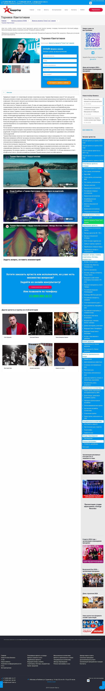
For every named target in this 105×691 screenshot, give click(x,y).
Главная (3, 20)
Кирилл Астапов (60, 368)
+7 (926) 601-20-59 (24, 2)
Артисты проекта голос (34, 657)
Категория (85, 447)
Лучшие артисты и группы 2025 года (92, 147)
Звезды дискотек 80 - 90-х (92, 233)
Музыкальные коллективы (92, 388)
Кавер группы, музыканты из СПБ (93, 417)
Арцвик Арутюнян (35, 368)
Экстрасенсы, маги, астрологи (90, 384)
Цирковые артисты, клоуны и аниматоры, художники (93, 379)
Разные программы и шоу (62, 664)
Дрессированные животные (93, 362)
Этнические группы (90, 413)
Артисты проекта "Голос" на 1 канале (44, 20)
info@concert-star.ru (40, 2)
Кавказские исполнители (92, 196)
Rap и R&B (87, 174)
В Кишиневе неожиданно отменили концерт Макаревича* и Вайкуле (92, 109)
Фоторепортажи (6, 668)
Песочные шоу (89, 370)
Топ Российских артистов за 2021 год (91, 152)
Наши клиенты (5, 661)
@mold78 (93, 59)
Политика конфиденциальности (11, 664)
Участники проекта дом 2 (92, 302)
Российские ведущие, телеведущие (91, 291)
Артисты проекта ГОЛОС (19, 20)
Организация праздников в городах (91, 661)
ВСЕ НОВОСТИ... (88, 130)
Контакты (83, 664)
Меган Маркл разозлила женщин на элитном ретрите (93, 100)
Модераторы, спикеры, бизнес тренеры (91, 322)
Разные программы (89, 441)
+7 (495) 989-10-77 (40, 295)
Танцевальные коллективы (92, 421)
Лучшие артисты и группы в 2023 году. (93, 157)
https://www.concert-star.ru (24, 639)
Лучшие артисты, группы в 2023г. (93, 160)
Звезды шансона (89, 185)
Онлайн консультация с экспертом (40, 287)
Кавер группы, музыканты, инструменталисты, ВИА (92, 391)
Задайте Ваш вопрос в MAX (93, 49)
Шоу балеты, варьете (91, 424)
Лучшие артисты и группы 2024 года (92, 142)
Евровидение (88, 438)
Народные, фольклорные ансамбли (92, 401)
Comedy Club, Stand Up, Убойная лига (91, 266)
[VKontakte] (90, 3)
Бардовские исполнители (92, 188)
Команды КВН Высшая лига (93, 295)
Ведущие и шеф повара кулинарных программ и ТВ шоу (92, 280)
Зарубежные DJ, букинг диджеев (91, 345)
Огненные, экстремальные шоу (92, 366)
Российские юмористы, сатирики (91, 299)
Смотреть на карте (51, 681)
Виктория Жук (8, 368)
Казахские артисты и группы (93, 168)
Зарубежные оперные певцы (93, 247)
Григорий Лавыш (34, 337)
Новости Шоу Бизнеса (8, 657)
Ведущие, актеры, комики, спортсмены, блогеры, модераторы (91, 257)
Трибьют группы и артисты (92, 244)
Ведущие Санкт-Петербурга (93, 328)
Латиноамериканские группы (93, 405)
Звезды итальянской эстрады (91, 237)
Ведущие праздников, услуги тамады (93, 286)
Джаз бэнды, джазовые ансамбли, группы (92, 396)
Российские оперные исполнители (91, 192)
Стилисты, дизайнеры (91, 444)
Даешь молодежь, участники (93, 325)
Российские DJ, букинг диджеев (91, 350)
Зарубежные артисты (90, 225)
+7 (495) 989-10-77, (9, 2)
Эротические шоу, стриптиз (93, 427)
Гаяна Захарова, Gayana (62, 337)
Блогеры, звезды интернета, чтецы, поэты (93, 274)
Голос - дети (88, 217)
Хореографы (88, 430)
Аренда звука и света (87, 655)
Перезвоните (96, 9)
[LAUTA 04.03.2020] (103, 684)
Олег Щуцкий (7, 337)
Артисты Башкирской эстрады (91, 205)
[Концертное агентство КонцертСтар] (12, 10)
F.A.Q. (3, 666)
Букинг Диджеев (32, 666)
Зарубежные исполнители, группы (92, 229)
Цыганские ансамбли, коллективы (91, 409)
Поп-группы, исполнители (92, 171)
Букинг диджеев (88, 341)
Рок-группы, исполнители (92, 182)
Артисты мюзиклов (90, 270)
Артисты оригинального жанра (90, 355)
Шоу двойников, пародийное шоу (93, 307)
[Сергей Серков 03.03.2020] (1, 684)
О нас (3, 659)
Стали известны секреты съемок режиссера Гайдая (92, 119)
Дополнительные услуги (87, 659)
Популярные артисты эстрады (90, 165)
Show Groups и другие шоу (92, 241)
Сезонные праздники (86, 657)
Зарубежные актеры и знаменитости (91, 251)
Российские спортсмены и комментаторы (92, 312)
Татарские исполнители (91, 212)
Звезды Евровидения (90, 436)
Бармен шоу (88, 359)
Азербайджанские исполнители (90, 200)
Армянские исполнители (92, 209)
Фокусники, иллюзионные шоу (92, 374)
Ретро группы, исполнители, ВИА (93, 178)
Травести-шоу (88, 433)
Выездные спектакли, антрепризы (91, 317)
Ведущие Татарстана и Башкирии (91, 332)
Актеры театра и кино (91, 262)
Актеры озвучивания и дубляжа (91, 337)
